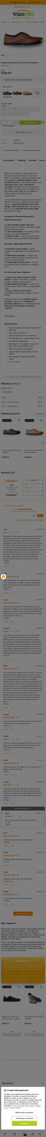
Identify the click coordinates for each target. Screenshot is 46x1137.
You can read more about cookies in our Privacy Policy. (22, 1107)
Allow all (24, 1123)
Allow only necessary (24, 1112)
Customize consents (24, 1118)
